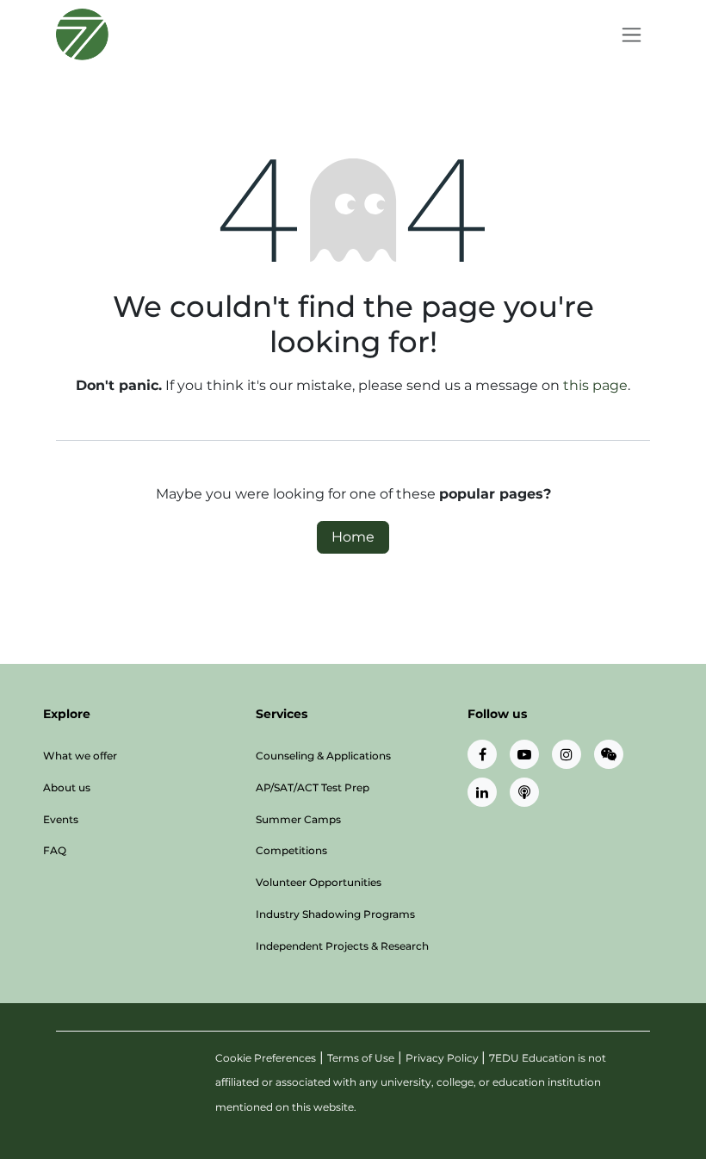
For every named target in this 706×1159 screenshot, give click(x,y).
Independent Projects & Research (342, 945)
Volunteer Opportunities (318, 882)
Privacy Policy (443, 1057)
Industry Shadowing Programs (335, 914)
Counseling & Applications (323, 755)
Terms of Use (360, 1057)
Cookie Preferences (265, 1057)
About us (66, 787)
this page (595, 385)
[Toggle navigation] (631, 34)
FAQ (54, 850)
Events (60, 819)
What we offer (80, 755)
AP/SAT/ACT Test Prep (312, 787)
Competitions (291, 850)
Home (353, 537)
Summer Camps (298, 819)
